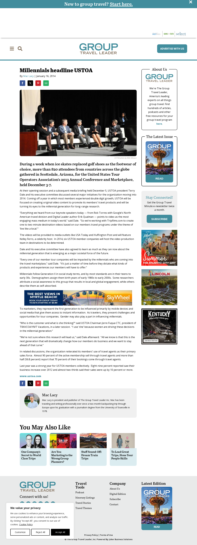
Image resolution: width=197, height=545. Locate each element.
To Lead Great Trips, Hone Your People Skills (122, 455)
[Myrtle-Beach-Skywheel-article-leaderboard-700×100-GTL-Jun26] (78, 304)
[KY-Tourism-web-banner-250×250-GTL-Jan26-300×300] (159, 343)
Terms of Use (106, 535)
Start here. (121, 4)
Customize (20, 532)
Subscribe (115, 499)
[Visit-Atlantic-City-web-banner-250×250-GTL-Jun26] (159, 264)
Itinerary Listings (85, 497)
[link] (22, 83)
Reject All (40, 532)
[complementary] (40, 521)
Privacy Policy (91, 535)
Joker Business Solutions (121, 539)
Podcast (79, 492)
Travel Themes (83, 508)
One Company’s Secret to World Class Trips (31, 455)
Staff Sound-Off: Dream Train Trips (91, 455)
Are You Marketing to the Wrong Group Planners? (61, 457)
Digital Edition (118, 493)
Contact (114, 504)
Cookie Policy (26, 524)
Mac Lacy (28, 76)
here (159, 123)
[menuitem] (12, 48)
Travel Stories (83, 502)
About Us (115, 488)
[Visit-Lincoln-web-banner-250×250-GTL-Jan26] (159, 304)
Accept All (60, 532)
